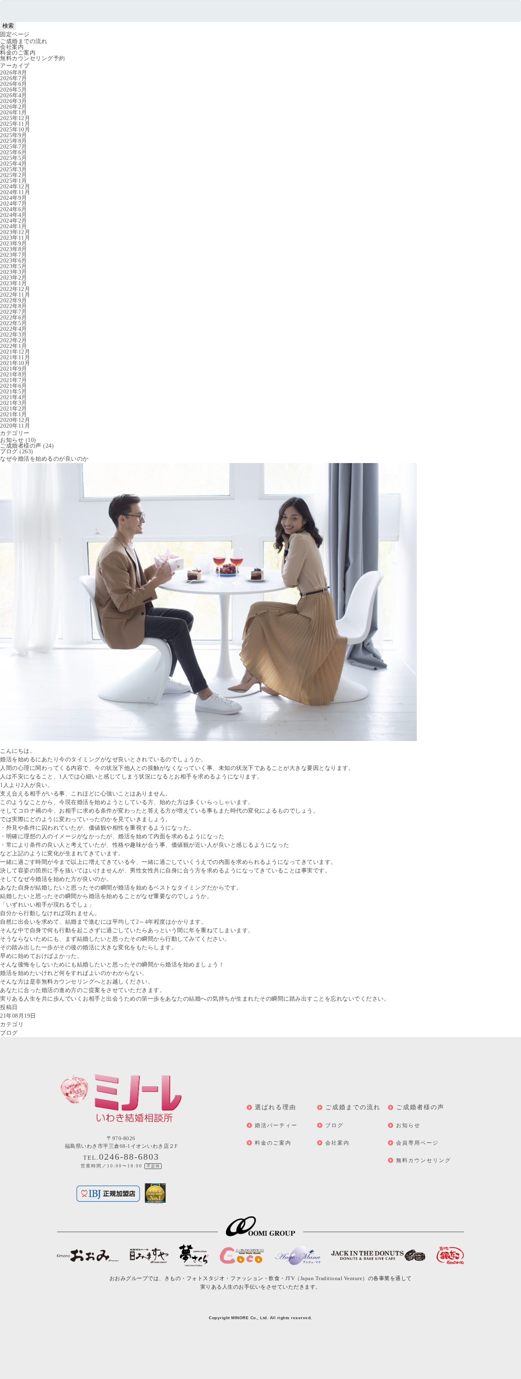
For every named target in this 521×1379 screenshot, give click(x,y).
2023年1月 (13, 283)
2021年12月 (15, 352)
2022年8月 (13, 306)
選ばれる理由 (275, 1107)
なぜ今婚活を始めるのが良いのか (44, 459)
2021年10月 (15, 363)
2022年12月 (15, 289)
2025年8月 (13, 141)
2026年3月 (13, 101)
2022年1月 (13, 346)
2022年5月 (13, 323)
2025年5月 (13, 158)
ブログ (9, 451)
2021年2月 (13, 409)
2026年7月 (13, 78)
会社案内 (12, 47)
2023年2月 (13, 278)
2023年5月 (13, 266)
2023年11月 (15, 238)
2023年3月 (13, 272)
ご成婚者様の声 (21, 446)
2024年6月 (13, 209)
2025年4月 (13, 164)
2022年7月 (13, 312)
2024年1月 (13, 226)
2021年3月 (13, 403)
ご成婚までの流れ (23, 41)
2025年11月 (15, 124)
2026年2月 (13, 107)
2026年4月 (13, 95)
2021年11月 (15, 357)
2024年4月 (13, 215)
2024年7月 (13, 204)
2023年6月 (13, 261)
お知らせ (12, 440)
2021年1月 (13, 414)
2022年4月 (13, 329)
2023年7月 (13, 255)
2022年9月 (13, 300)
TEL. (121, 1157)
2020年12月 (15, 420)
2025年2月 (13, 175)
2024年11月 (15, 192)
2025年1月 (13, 181)
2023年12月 (15, 232)
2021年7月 (13, 380)
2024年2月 (13, 221)
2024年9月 (13, 198)
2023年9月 (13, 243)
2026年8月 (13, 73)
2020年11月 (15, 426)
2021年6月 (13, 386)
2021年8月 (13, 375)
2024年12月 (15, 187)
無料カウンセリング (423, 1160)
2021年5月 (13, 392)
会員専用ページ (417, 1143)
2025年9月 (13, 135)
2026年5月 (13, 90)
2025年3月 (13, 169)
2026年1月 (13, 112)
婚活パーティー (276, 1125)
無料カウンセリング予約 (32, 58)
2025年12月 (15, 118)
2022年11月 (15, 295)
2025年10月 (15, 130)
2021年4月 (13, 397)
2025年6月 (13, 152)
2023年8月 (13, 249)
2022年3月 (13, 335)
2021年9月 (13, 369)
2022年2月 (13, 340)
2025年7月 (13, 147)
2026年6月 (13, 84)
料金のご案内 (17, 53)
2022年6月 (13, 318)
